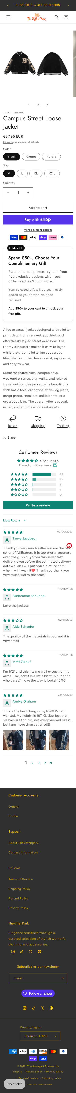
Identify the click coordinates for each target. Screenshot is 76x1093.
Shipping (8, 142)
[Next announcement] (68, 5)
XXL (52, 173)
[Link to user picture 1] (13, 740)
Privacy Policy (18, 908)
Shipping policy (51, 1078)
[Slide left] (28, 104)
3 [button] (39, 763)
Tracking (63, 425)
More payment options (38, 229)
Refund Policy (18, 898)
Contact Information (23, 852)
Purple (51, 157)
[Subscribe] (62, 978)
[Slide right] (47, 104)
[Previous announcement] (7, 5)
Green (31, 157)
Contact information (40, 1084)
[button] (8, 17)
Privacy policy (54, 1071)
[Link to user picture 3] (59, 740)
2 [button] (33, 763)
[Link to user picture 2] (36, 740)
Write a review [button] (38, 505)
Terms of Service (20, 879)
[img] (13, 532)
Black (12, 157)
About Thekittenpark (23, 843)
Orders (13, 807)
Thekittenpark (35, 1066)
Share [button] (11, 437)
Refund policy (34, 1071)
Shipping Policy (19, 889)
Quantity (9, 182)
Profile (13, 816)
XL (36, 173)
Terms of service (28, 1078)
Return (13, 425)
